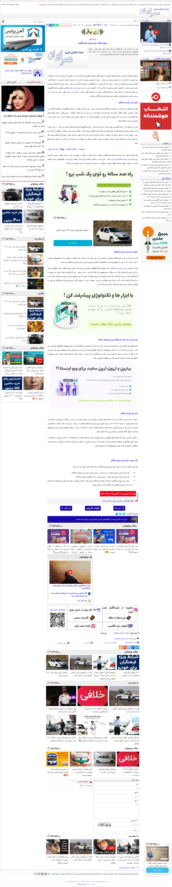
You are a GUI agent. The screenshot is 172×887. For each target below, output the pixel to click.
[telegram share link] (54, 25)
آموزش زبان (42, 5)
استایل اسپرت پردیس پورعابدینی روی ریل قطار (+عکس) (157, 148)
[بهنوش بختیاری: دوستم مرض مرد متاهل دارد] (22, 98)
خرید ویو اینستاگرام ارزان (122, 159)
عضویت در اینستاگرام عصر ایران (118, 610)
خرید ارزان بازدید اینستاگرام (74, 88)
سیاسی (108, 5)
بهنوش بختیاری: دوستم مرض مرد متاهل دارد (22, 115)
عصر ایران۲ (122, 874)
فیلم (56, 5)
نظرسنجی (142, 5)
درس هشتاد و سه (163, 88)
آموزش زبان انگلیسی (118, 626)
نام (137, 784)
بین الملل (86, 5)
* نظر (136, 801)
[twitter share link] (47, 25)
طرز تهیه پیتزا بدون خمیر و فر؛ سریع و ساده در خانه (157, 52)
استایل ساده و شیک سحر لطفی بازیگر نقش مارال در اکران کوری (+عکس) (156, 160)
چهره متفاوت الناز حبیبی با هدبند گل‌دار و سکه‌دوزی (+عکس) (157, 172)
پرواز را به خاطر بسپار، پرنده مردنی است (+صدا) (18, 71)
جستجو (149, 5)
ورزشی (92, 5)
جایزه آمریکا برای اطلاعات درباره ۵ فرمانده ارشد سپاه (21, 176)
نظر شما (135, 780)
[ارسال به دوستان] (96, 25)
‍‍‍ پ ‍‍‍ (103, 24)
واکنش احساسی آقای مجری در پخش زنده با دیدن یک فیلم (156, 46)
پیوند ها (122, 5)
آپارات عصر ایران (82, 626)
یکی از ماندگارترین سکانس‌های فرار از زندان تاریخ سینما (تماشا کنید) (71, 587)
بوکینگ (82, 785)
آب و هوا (136, 5)
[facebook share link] (50, 25)
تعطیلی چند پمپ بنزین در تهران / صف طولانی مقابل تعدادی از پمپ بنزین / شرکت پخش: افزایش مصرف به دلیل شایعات (24, 156)
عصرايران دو (136, 25)
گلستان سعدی (81, 618)
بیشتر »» (145, 20)
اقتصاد (103, 5)
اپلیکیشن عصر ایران (57, 609)
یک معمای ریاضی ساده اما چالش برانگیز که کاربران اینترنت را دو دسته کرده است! (156, 195)
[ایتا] (121, 647)
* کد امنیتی (134, 820)
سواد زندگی (115, 5)
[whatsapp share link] (57, 25)
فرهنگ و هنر (79, 5)
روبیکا (62, 149)
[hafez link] (92, 32)
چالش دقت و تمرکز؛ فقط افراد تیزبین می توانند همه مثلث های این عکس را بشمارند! (157, 183)
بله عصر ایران (52, 149)
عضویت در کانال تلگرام (76, 149)
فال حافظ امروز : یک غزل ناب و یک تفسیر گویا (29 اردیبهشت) (117, 20)
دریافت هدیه (157, 870)
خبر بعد (118, 508)
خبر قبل (67, 508)
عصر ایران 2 (50, 5)
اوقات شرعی (129, 5)
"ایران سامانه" (81, 884)
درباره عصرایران (112, 874)
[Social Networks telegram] (116, 514)
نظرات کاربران (92, 508)
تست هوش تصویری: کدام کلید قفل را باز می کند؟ (157, 219)
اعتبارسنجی (88, 785)
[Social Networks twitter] (120, 514)
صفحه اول (167, 5)
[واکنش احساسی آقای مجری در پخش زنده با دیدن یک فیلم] (155, 32)
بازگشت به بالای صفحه (127, 867)
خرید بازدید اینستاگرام (118, 268)
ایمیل (136, 792)
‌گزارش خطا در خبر (66, 25)
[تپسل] (54, 217)
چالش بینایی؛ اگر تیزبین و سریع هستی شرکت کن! (157, 207)
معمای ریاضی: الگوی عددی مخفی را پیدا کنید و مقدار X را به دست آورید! (157, 201)
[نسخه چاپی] (94, 25)
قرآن (65, 5)
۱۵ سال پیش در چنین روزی (82, 610)
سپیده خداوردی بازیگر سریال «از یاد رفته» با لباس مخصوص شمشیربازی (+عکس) (156, 166)
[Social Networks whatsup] (123, 514)
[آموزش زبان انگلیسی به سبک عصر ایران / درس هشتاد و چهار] (155, 70)
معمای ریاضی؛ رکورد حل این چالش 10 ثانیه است (156, 213)
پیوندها (85, 874)
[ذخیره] (98, 25)
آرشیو (153, 5)
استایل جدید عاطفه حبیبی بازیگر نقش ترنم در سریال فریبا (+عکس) (156, 154)
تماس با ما (160, 5)
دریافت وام (73, 243)
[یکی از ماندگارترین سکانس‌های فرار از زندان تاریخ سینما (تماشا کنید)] (70, 572)
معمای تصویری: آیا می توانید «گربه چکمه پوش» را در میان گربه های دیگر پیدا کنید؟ (157, 189)
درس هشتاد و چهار (162, 84)
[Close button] (167, 844)
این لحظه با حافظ (117, 618)
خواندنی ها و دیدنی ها (126, 25)
